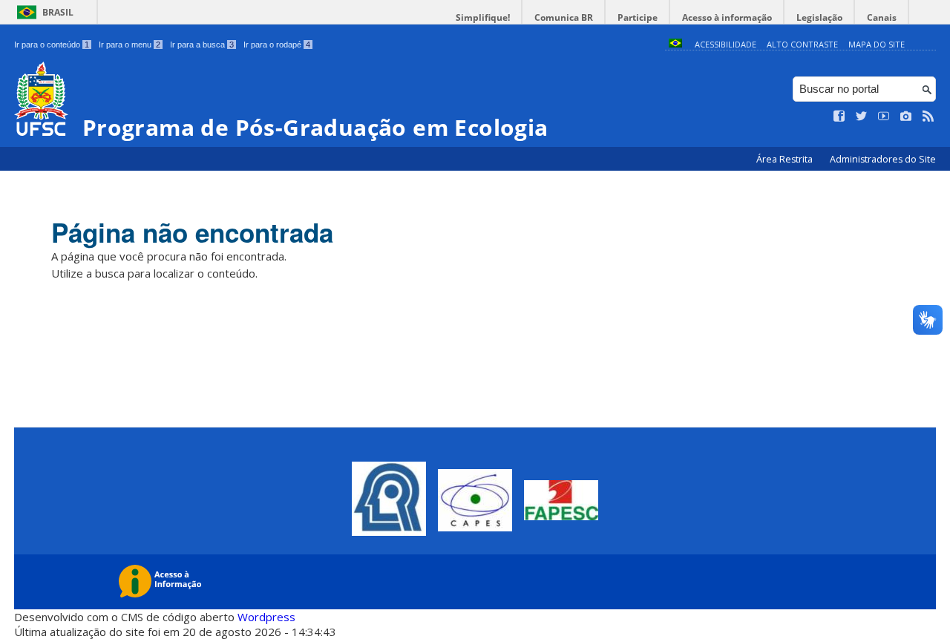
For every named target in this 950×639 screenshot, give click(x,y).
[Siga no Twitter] (862, 116)
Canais (882, 17)
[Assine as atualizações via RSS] (928, 116)
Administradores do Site (883, 159)
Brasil (57, 12)
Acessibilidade (725, 44)
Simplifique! (483, 17)
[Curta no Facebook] (839, 116)
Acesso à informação (727, 17)
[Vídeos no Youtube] (884, 116)
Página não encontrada (192, 232)
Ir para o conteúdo (51, 44)
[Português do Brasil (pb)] (675, 44)
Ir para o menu (129, 44)
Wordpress (266, 616)
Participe (638, 17)
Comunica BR (563, 17)
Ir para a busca (202, 44)
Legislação (819, 17)
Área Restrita (785, 159)
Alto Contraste (802, 44)
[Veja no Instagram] (906, 116)
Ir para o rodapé (276, 44)
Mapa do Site (876, 44)
